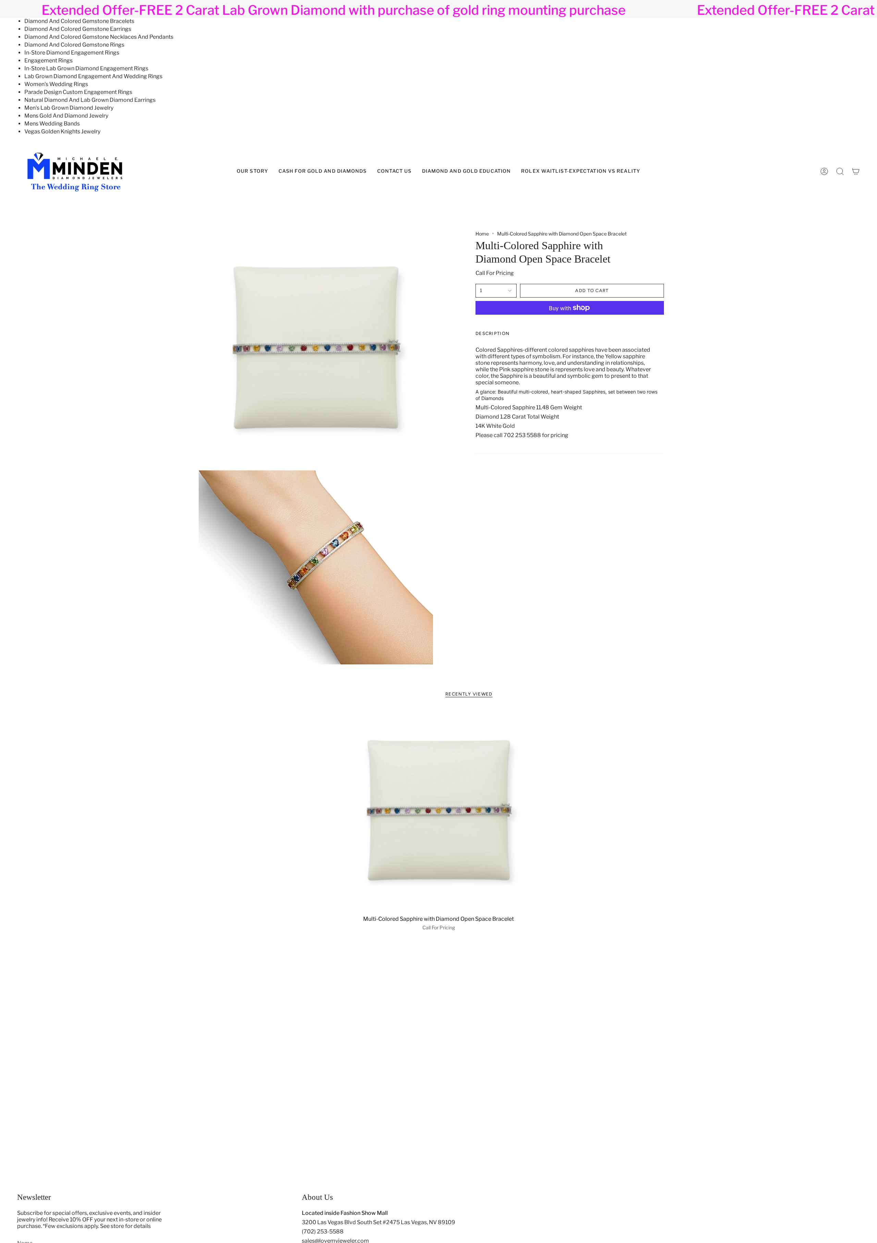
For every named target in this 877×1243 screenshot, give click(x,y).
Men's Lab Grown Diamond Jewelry (68, 108)
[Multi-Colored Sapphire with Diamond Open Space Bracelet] (438, 810)
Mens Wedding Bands (52, 123)
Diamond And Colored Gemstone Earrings (77, 29)
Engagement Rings (48, 60)
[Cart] (856, 171)
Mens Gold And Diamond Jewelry (66, 115)
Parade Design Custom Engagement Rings (78, 92)
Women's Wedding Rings (56, 84)
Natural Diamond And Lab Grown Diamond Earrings (90, 100)
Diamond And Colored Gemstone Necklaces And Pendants (98, 37)
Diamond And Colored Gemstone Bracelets (79, 21)
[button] (466, 171)
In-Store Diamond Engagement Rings (71, 52)
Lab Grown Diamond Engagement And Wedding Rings (93, 76)
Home (482, 234)
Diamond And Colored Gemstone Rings (74, 44)
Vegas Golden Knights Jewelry (62, 131)
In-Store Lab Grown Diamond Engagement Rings (86, 68)
